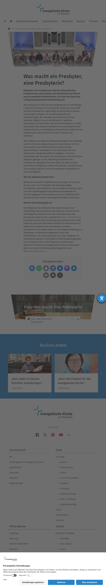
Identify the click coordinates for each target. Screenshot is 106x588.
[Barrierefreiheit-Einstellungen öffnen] (101, 298)
